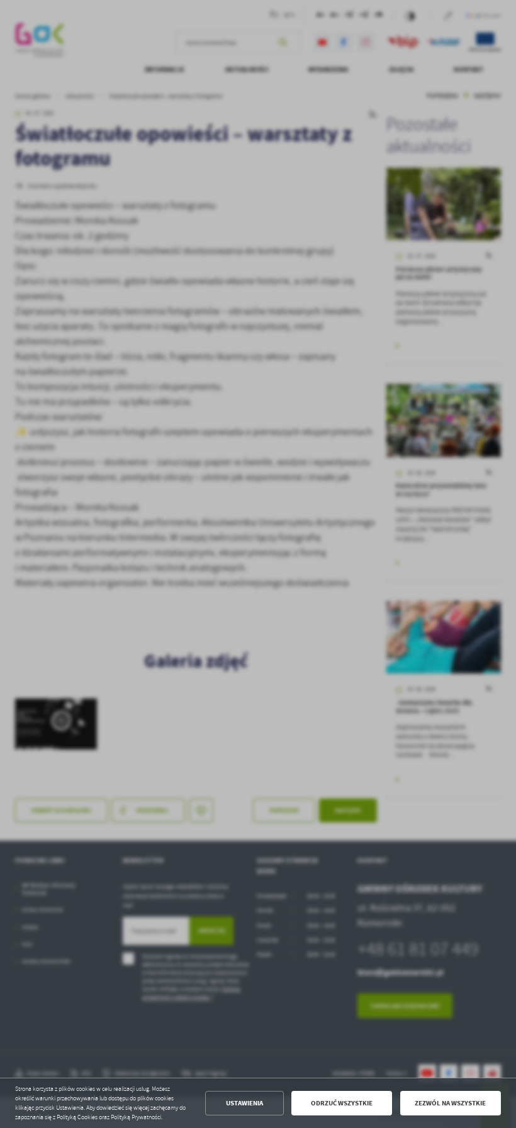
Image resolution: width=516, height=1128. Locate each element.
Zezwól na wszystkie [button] (450, 1103)
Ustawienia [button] (244, 1103)
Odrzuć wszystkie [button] (342, 1103)
